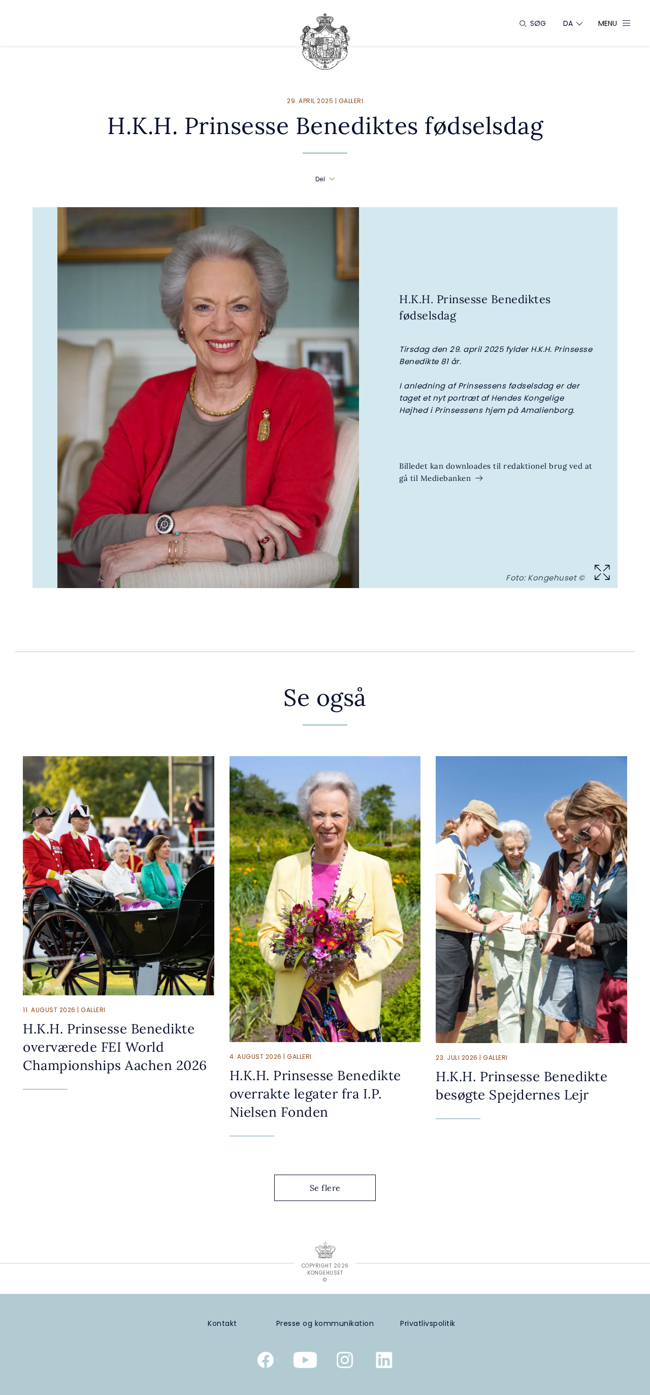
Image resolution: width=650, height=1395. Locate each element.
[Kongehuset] (325, 41)
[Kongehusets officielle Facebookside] (265, 1362)
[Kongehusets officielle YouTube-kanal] (305, 1362)
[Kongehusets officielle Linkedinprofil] (384, 1362)
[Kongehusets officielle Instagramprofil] (345, 1362)
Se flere (325, 1188)
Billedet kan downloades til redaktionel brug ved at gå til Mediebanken (496, 472)
